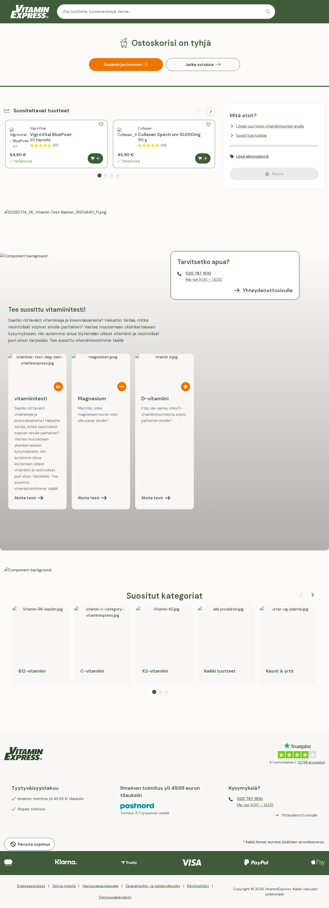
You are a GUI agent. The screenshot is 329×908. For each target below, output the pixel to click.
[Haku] (268, 11)
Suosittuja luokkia (251, 135)
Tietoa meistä (64, 886)
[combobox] (166, 11)
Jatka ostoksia (200, 64)
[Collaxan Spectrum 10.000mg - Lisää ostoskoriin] (203, 158)
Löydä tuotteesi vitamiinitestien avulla (270, 126)
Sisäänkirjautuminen (123, 64)
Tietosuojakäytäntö (115, 897)
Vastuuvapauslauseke (100, 886)
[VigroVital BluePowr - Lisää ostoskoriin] (95, 158)
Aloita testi (88, 497)
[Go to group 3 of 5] (111, 175)
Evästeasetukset (31, 886)
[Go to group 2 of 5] (105, 175)
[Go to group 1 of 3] (154, 692)
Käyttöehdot (198, 886)
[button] (101, 124)
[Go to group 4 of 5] (118, 175)
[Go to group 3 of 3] (166, 691)
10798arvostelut (311, 762)
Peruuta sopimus (34, 844)
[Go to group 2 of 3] (160, 691)
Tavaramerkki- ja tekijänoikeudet (152, 886)
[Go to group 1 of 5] (99, 175)
